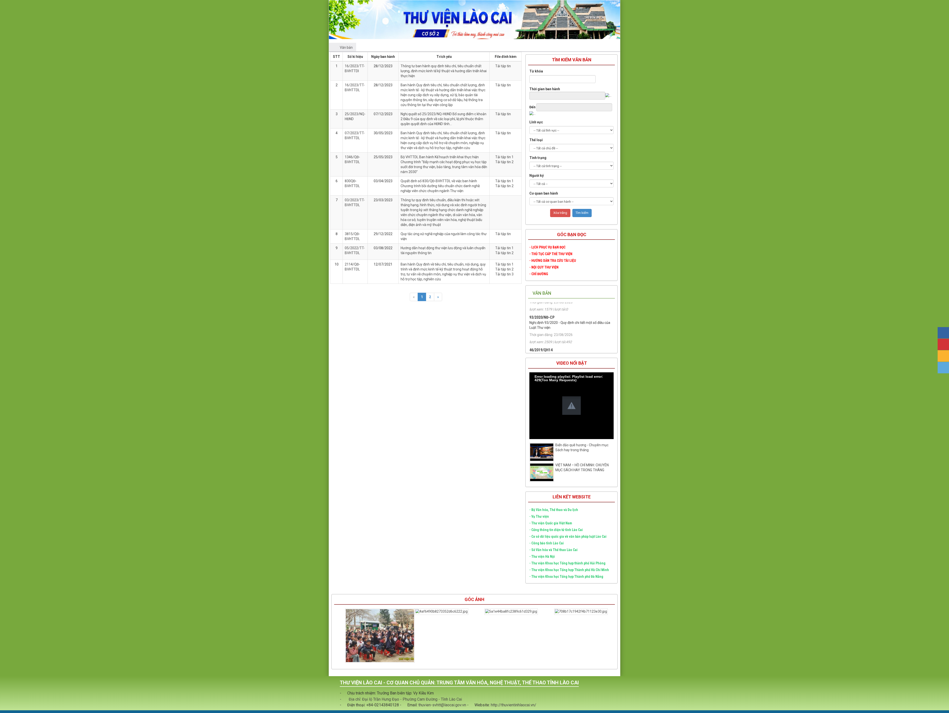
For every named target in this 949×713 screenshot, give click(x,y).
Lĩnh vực (536, 122)
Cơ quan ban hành (543, 193)
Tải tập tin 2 (504, 162)
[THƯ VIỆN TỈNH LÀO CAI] (351, 19)
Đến (532, 107)
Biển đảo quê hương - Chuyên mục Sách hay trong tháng (581, 447)
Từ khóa (536, 71)
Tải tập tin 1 (504, 157)
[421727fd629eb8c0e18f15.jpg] (579, 611)
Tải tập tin (503, 66)
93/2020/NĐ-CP (542, 338)
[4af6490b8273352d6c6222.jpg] (370, 611)
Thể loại (536, 140)
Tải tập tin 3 (504, 274)
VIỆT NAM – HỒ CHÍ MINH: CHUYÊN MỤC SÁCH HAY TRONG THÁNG (582, 467)
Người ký (536, 176)
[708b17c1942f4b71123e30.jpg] (509, 611)
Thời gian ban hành (544, 89)
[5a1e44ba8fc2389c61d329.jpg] (440, 611)
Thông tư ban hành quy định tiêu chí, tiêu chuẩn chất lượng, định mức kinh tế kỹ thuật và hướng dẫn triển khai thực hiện (444, 71)
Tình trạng (537, 158)
